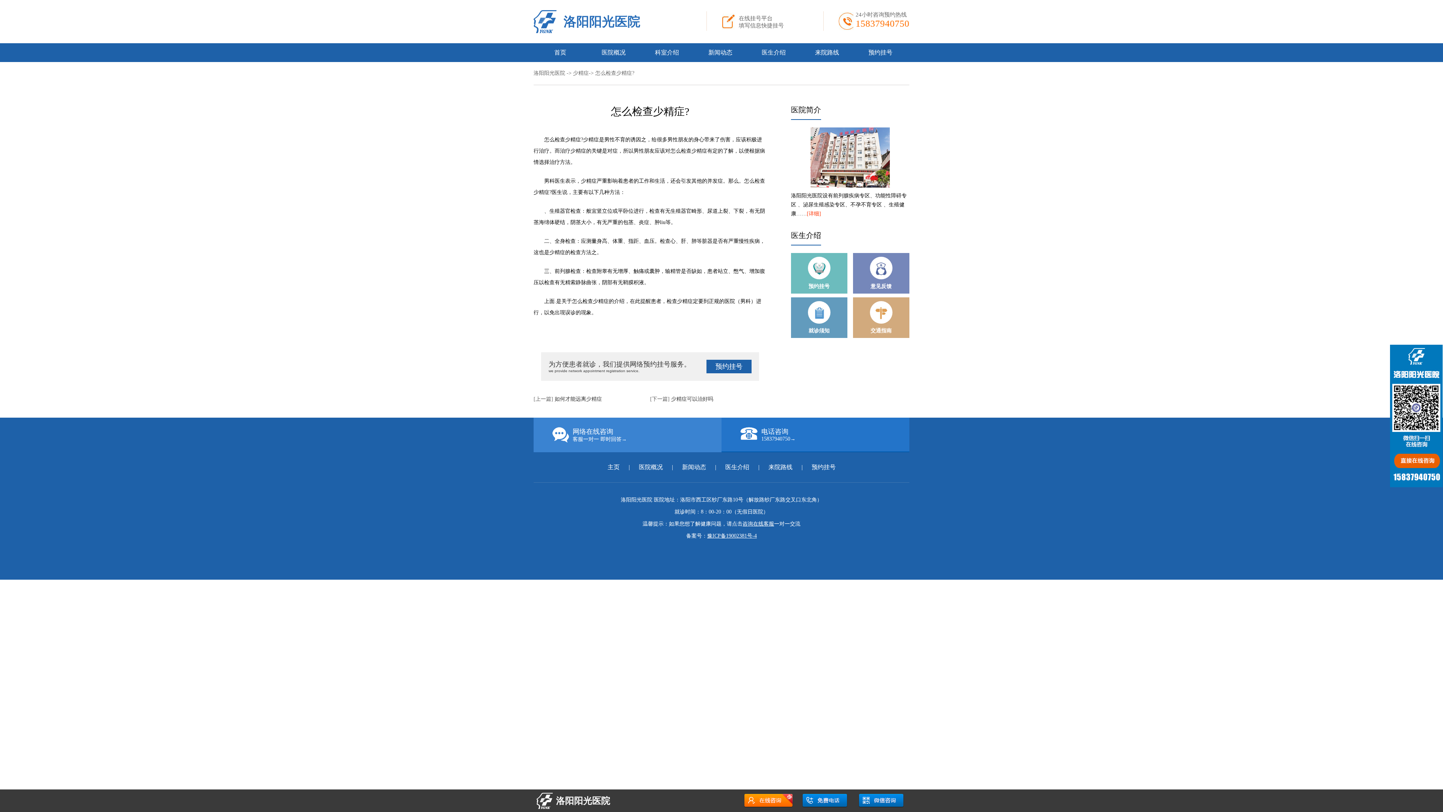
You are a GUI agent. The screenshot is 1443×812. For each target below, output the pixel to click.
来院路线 (827, 52)
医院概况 (614, 52)
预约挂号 (880, 52)
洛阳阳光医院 (602, 22)
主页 (614, 467)
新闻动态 (720, 52)
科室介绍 (667, 52)
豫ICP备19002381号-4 (732, 536)
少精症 (581, 73)
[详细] (814, 214)
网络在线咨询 (600, 435)
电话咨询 (778, 435)
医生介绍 (774, 52)
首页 (560, 52)
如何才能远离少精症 (578, 399)
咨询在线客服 (758, 524)
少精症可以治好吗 (692, 399)
